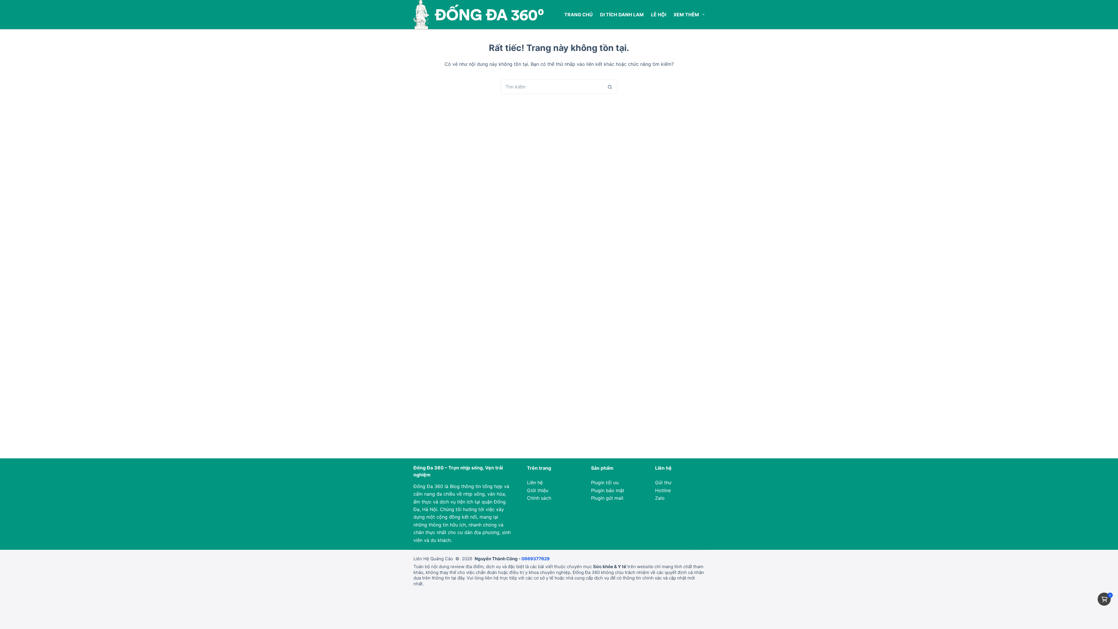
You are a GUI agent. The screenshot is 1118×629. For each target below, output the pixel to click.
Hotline (663, 490)
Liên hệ (535, 482)
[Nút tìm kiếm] (610, 86)
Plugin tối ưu (605, 482)
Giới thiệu (537, 490)
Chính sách (539, 498)
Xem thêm (686, 14)
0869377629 (535, 558)
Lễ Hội (658, 14)
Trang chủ (578, 14)
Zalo (660, 498)
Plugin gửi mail (607, 498)
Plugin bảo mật (607, 490)
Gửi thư (663, 482)
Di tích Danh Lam (622, 14)
